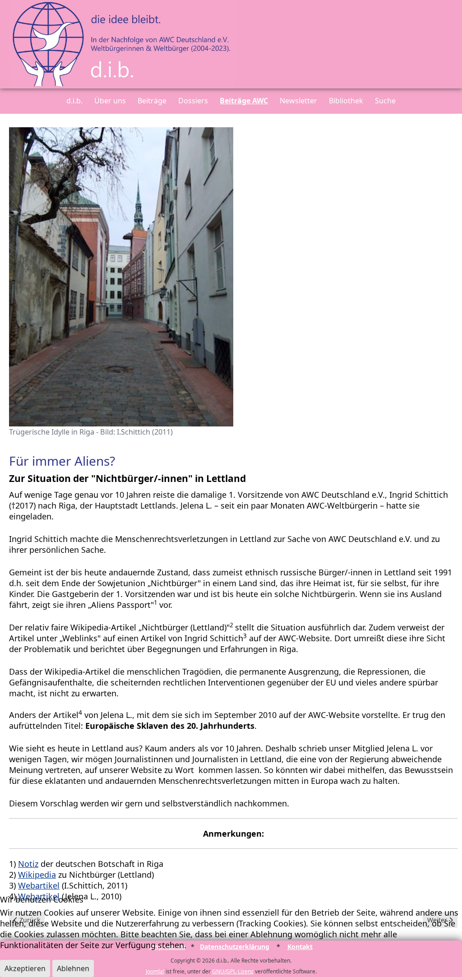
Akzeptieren (25, 968)
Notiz (28, 863)
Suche (385, 101)
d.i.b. (74, 101)
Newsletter (298, 101)
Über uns (110, 101)
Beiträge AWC (244, 101)
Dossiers (193, 101)
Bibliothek (346, 101)
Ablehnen (73, 968)
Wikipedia (37, 874)
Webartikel (39, 885)
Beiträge (152, 101)
